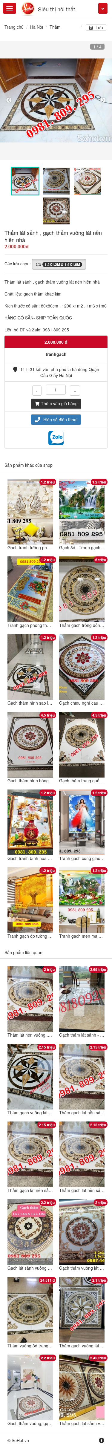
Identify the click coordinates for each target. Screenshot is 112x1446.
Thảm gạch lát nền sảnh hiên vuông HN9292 (49, 1190)
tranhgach (56, 354)
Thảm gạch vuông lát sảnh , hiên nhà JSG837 (50, 1113)
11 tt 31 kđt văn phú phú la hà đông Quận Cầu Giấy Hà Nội (59, 372)
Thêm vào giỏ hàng (59, 403)
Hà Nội (36, 27)
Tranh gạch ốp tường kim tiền (35, 936)
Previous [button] (9, 100)
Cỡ (58, 264)
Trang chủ (14, 27)
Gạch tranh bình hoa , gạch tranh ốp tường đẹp (52, 858)
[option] (56, 101)
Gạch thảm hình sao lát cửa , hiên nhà (43, 703)
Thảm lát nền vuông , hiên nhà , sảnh (42, 1035)
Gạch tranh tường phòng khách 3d (40, 547)
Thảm (55, 27)
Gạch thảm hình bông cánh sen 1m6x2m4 (47, 781)
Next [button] (103, 100)
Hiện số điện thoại (60, 420)
